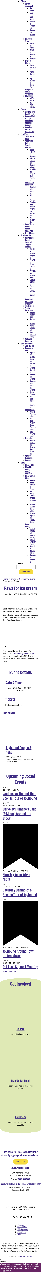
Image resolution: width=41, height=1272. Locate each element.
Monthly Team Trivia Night (16, 877)
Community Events (27, 579)
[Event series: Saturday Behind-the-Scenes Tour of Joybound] (22, 886)
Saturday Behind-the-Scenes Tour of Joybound (20, 892)
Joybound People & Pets (18, 749)
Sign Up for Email (20, 1080)
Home (5, 579)
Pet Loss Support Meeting (20, 966)
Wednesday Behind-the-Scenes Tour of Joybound (20, 795)
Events (13, 579)
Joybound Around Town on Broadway (18, 953)
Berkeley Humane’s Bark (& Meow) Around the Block (19, 813)
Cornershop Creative (24, 1256)
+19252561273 (23, 1178)
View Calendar (9, 971)
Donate (20, 1029)
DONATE (26, 571)
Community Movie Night (23, 653)
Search (20, 563)
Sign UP (20, 1161)
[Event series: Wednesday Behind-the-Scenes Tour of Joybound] (21, 790)
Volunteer (20, 1117)
